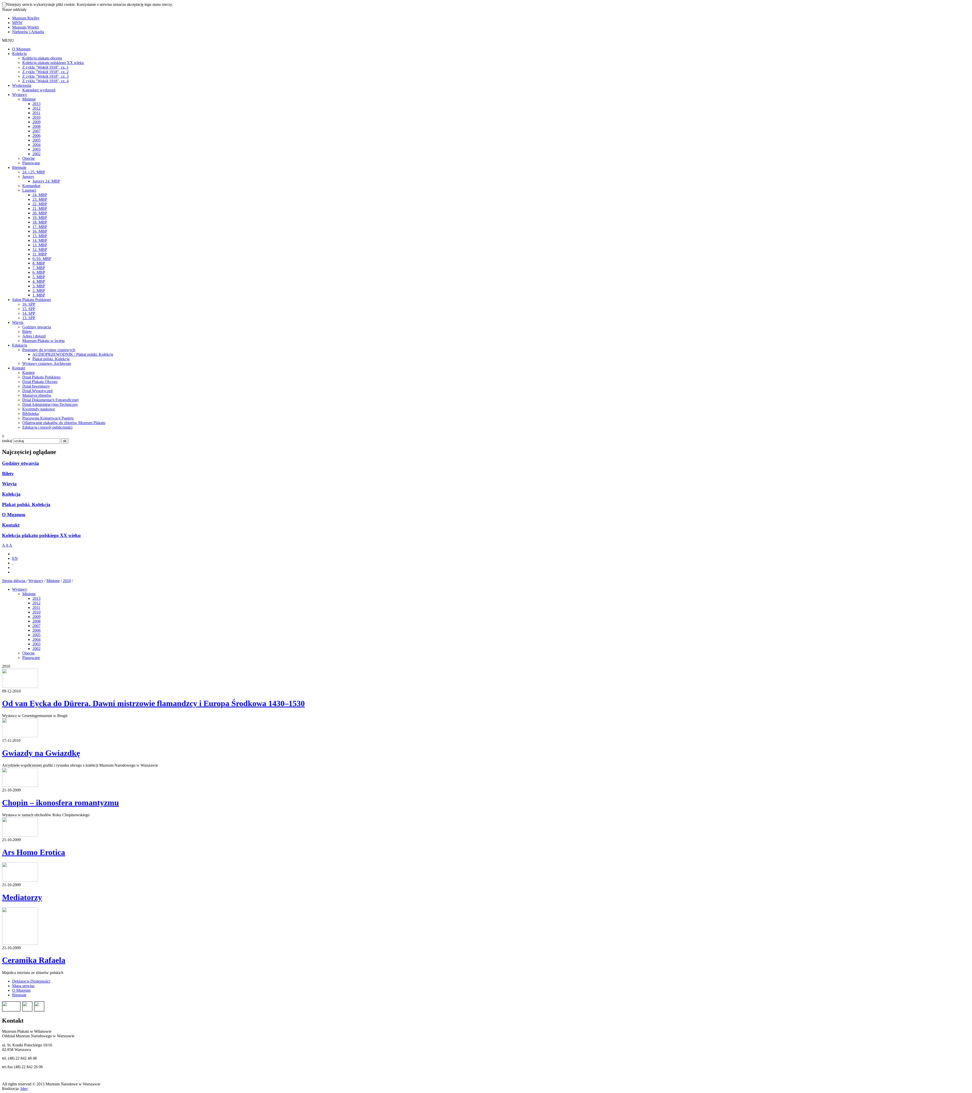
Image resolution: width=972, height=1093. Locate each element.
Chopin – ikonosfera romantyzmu (60, 802)
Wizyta (9, 483)
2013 (36, 598)
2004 (36, 639)
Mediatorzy (22, 897)
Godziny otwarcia (20, 463)
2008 (36, 621)
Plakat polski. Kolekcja (26, 504)
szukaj (7, 441)
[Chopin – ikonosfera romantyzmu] (20, 785)
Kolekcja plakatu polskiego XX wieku (41, 535)
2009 (36, 616)
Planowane (31, 657)
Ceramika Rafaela (33, 960)
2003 (36, 644)
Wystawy (35, 581)
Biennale (19, 995)
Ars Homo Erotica (33, 852)
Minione (53, 581)
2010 (67, 581)
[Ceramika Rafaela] (20, 943)
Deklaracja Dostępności (31, 981)
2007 (36, 626)
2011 (36, 607)
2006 (36, 630)
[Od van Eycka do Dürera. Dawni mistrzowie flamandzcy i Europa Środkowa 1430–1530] (20, 686)
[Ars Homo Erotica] (20, 835)
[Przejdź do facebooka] (12, 563)
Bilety (8, 473)
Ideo (24, 1088)
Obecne (28, 653)
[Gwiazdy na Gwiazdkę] (20, 736)
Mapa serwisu (23, 986)
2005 (36, 635)
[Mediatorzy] (20, 880)
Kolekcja (11, 494)
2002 (36, 648)
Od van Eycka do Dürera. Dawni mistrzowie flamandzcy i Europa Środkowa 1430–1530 (153, 703)
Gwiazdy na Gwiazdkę (41, 753)
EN (15, 558)
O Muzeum (13, 514)
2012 (36, 603)
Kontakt (10, 525)
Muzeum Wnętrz (25, 27)
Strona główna (14, 581)
